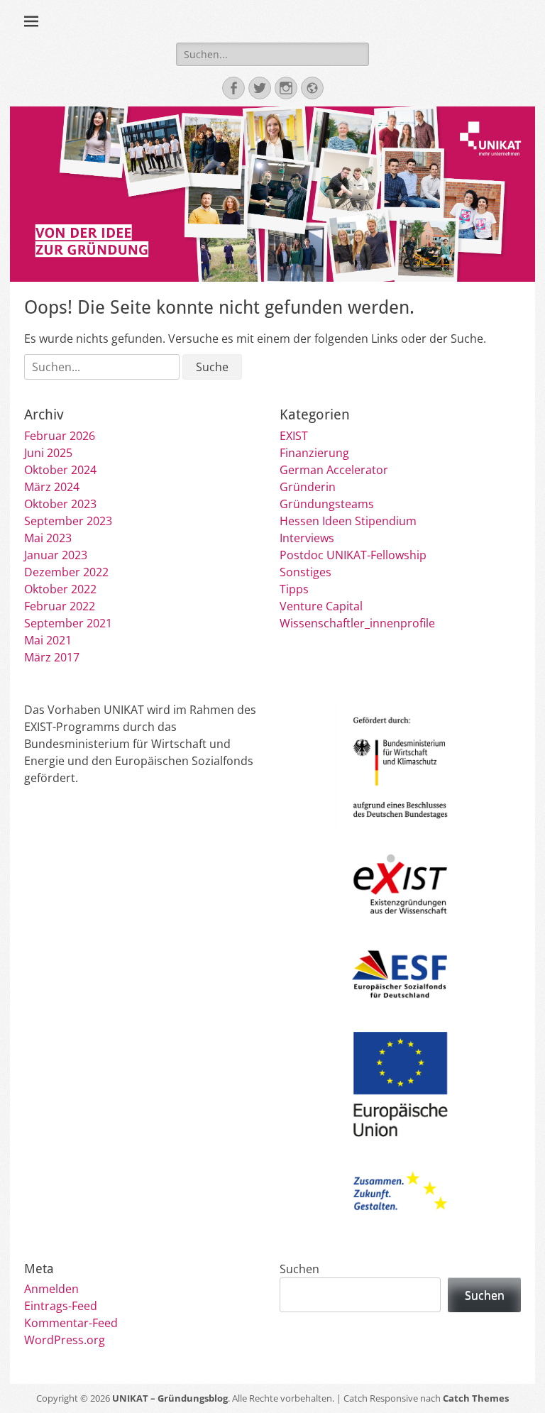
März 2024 (51, 487)
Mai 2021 (48, 640)
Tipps (294, 589)
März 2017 (51, 657)
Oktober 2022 (60, 589)
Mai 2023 (48, 538)
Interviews (307, 538)
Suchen (299, 1269)
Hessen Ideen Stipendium (348, 521)
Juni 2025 (48, 453)
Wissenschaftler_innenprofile (357, 623)
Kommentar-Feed (71, 1323)
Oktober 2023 (60, 504)
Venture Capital (321, 606)
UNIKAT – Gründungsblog (170, 1398)
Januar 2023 (55, 555)
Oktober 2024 (60, 470)
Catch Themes (476, 1398)
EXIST (294, 436)
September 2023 (68, 521)
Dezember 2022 (66, 572)
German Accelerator (334, 470)
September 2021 (68, 623)
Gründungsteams (327, 504)
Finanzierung (314, 453)
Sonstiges (305, 572)
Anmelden (51, 1289)
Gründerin (308, 487)
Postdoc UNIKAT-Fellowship (353, 555)
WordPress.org (64, 1340)
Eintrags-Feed (60, 1306)
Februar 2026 (59, 436)
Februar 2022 (59, 606)
